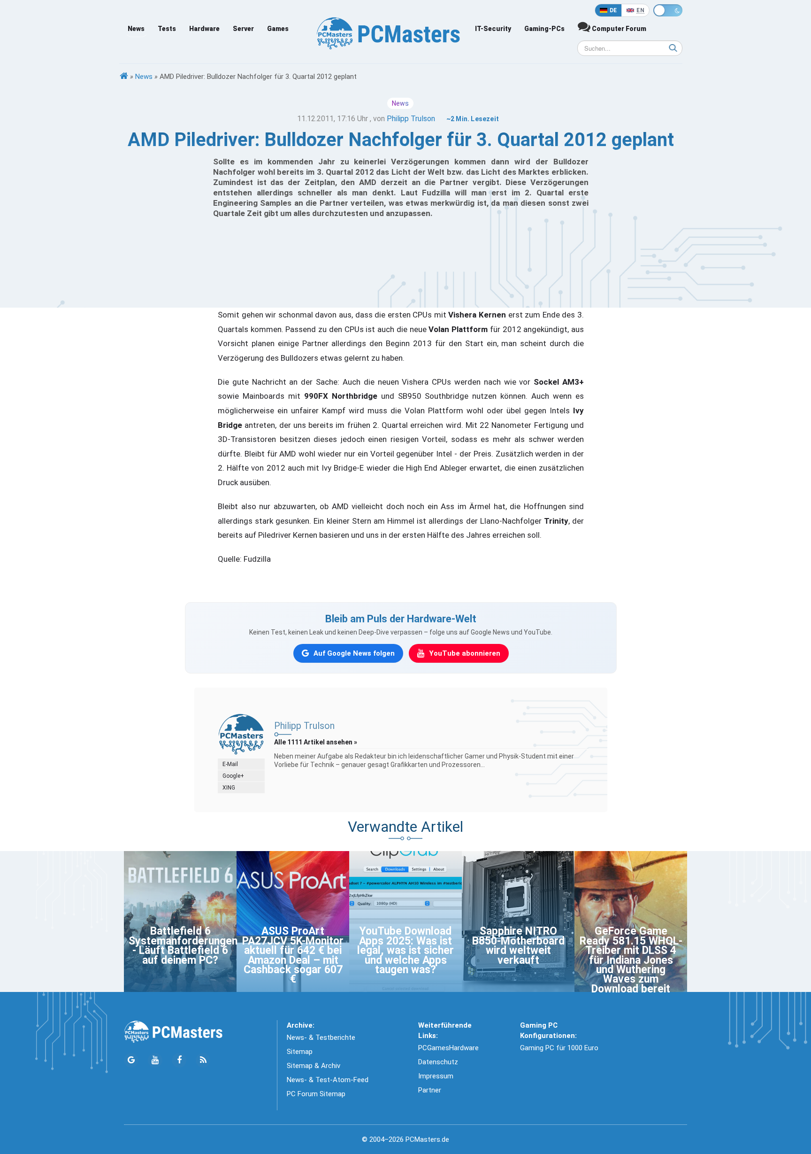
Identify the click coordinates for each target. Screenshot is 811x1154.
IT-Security (493, 28)
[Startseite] (124, 76)
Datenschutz (438, 1062)
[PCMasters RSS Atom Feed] (203, 1060)
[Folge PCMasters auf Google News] (131, 1060)
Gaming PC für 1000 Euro (559, 1048)
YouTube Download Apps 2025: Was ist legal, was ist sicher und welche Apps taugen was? (405, 950)
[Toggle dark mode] (667, 10)
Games (278, 28)
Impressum (435, 1076)
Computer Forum (618, 28)
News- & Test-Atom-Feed (327, 1080)
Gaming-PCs (544, 28)
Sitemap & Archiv (313, 1065)
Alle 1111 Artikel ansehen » (315, 742)
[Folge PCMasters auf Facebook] (179, 1060)
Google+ (233, 776)
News (136, 28)
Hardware (204, 28)
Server (243, 28)
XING (228, 787)
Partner (429, 1090)
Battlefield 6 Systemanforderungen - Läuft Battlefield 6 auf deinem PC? (183, 945)
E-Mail (230, 764)
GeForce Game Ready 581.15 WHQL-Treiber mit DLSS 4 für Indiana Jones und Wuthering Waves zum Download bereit (631, 960)
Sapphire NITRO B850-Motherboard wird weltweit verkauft (518, 945)
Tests (167, 28)
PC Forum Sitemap (316, 1094)
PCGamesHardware (448, 1048)
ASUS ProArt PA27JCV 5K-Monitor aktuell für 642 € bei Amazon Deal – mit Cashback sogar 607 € (293, 955)
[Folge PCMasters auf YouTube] (155, 1060)
